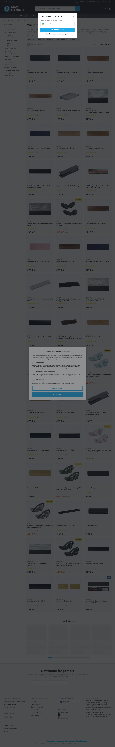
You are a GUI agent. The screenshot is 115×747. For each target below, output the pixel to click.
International (49, 24)
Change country (57, 30)
